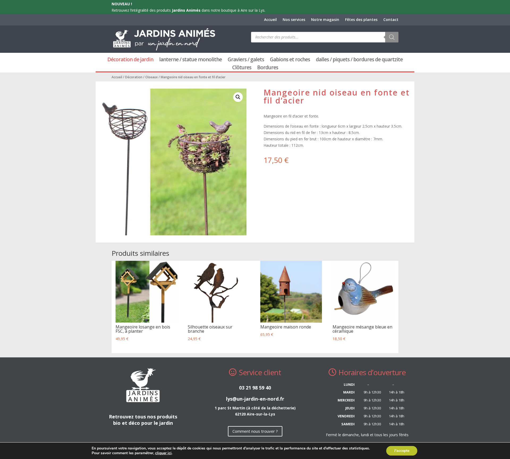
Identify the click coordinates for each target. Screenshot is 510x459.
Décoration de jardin (130, 60)
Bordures (267, 68)
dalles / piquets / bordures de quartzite (359, 60)
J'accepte (401, 450)
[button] (238, 97)
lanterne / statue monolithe (190, 60)
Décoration (133, 77)
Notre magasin (325, 20)
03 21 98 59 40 (255, 387)
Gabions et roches (290, 60)
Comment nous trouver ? (255, 431)
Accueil (270, 20)
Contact (390, 20)
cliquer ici (163, 453)
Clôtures (241, 68)
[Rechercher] (391, 37)
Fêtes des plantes (361, 20)
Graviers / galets (246, 60)
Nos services (294, 20)
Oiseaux (151, 77)
